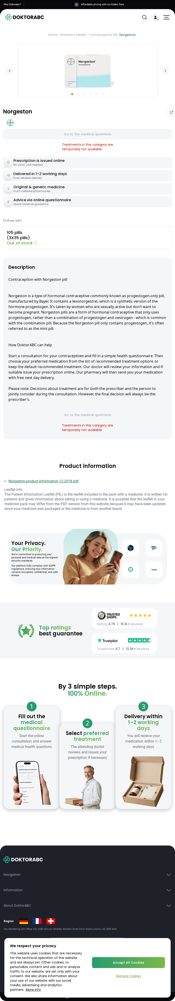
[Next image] (165, 71)
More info (33, 989)
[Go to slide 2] (78, 94)
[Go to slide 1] (72, 94)
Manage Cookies (128, 976)
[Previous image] (9, 71)
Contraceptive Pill (103, 35)
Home (53, 35)
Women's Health (73, 35)
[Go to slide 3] (84, 94)
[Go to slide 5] (97, 94)
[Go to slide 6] (103, 94)
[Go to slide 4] (91, 94)
